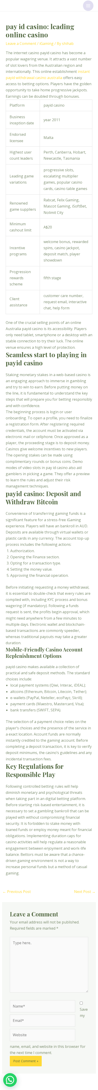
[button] (10, 1080)
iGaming (46, 43)
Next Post (84, 891)
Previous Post (17, 891)
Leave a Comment (21, 43)
